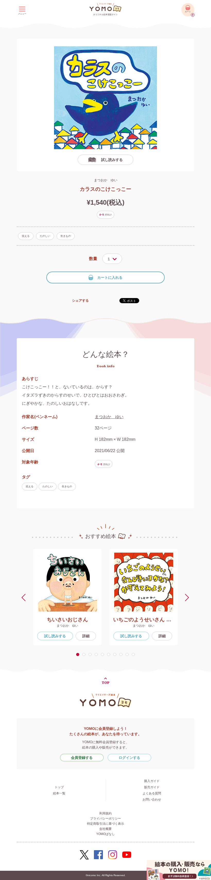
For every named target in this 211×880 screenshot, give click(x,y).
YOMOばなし (105, 834)
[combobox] (112, 259)
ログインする (129, 758)
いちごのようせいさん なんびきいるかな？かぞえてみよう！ (143, 619)
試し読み (55, 636)
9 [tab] (128, 654)
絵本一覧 (59, 793)
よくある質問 (152, 793)
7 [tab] (116, 654)
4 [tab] (97, 654)
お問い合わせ (152, 799)
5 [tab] (103, 654)
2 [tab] (85, 654)
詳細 (86, 636)
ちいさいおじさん (67, 619)
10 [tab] (134, 654)
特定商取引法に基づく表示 (105, 823)
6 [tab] (109, 654)
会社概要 (105, 829)
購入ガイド (152, 781)
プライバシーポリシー (105, 818)
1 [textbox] (109, 259)
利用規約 (105, 813)
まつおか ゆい (105, 180)
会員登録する (82, 758)
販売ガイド (152, 787)
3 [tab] (91, 654)
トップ (59, 787)
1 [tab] (78, 654)
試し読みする (112, 160)
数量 (93, 258)
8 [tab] (122, 654)
